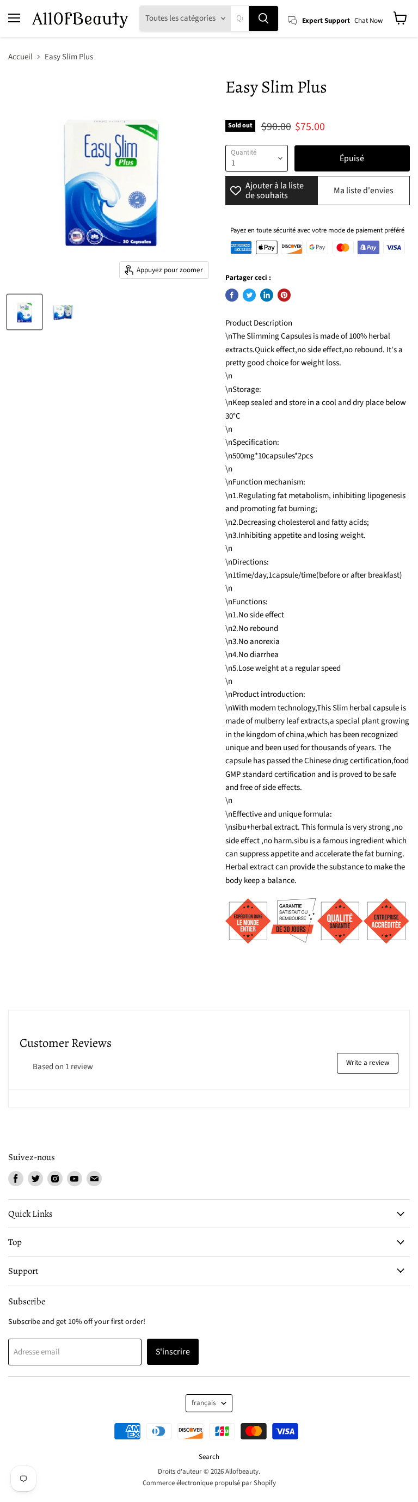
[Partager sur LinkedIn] (266, 295)
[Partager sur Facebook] (231, 295)
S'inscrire (173, 1352)
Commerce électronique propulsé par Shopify (209, 1483)
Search (209, 1457)
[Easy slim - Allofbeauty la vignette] (24, 312)
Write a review (367, 1063)
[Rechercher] (263, 18)
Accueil (20, 57)
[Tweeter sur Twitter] (249, 295)
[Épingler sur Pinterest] (284, 295)
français (204, 1403)
